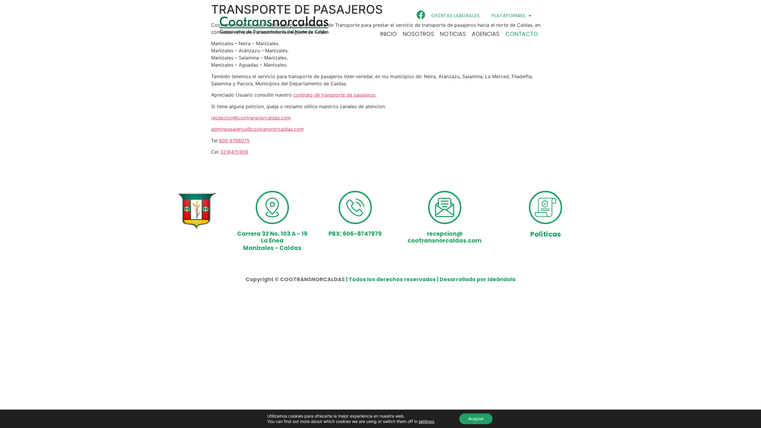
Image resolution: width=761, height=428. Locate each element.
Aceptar (476, 418)
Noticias (453, 34)
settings (426, 421)
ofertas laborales (455, 15)
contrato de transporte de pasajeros (334, 95)
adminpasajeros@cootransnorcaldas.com (257, 129)
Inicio (388, 34)
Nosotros (418, 34)
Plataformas (508, 15)
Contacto (521, 34)
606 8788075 (234, 141)
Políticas (545, 234)
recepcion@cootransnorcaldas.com (251, 118)
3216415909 (234, 152)
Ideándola (501, 279)
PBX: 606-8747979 (355, 234)
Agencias (485, 34)
